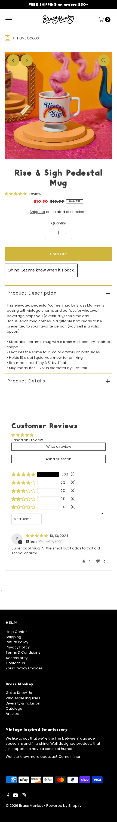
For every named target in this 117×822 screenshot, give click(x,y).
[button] (16, 193)
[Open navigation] (9, 19)
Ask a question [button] (58, 459)
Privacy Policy (18, 647)
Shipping (37, 211)
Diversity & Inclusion (23, 703)
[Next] (27, 60)
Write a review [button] (58, 446)
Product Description (32, 293)
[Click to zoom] (104, 60)
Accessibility (16, 658)
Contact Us (15, 663)
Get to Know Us (19, 692)
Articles (12, 713)
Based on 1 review (27, 440)
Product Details (26, 381)
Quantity (58, 223)
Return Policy (17, 642)
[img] (37, 535)
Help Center (16, 631)
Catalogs (14, 708)
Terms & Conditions (23, 652)
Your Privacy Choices (24, 668)
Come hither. (70, 756)
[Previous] (13, 60)
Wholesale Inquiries (23, 698)
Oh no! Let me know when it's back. (41, 270)
